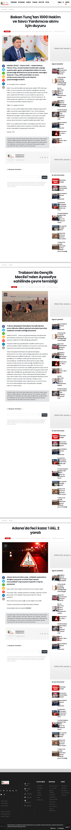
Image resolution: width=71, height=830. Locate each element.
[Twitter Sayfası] (4, 791)
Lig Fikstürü (52, 797)
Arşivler (29, 797)
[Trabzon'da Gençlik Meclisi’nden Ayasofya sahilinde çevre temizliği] (25, 306)
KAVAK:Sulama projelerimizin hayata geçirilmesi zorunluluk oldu (62, 114)
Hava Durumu (53, 786)
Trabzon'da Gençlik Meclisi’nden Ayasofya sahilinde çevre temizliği (62, 246)
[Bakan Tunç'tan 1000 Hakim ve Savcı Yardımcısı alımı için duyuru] (25, 48)
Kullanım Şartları (5, 812)
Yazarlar (29, 794)
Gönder (44, 177)
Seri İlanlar (52, 804)
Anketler (63, 788)
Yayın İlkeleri (4, 803)
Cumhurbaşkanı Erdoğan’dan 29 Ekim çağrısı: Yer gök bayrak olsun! (62, 218)
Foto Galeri (27, 784)
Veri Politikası (4, 806)
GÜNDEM (14, 2)
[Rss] (17, 791)
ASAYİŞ (10, 520)
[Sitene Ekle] (5, 794)
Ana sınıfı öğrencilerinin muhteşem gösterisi (62, 71)
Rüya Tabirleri (65, 793)
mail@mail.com (20, 160)
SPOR (47, 2)
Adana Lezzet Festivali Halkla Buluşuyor (62, 188)
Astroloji (63, 795)
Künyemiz (27, 802)
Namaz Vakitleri (51, 791)
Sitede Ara (64, 786)
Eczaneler (52, 795)
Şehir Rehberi (53, 806)
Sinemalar (52, 802)
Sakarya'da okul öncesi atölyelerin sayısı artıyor (61, 236)
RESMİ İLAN (40, 800)
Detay (54, 828)
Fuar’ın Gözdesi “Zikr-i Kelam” (62, 140)
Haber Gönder (5, 816)
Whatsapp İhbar (5, 814)
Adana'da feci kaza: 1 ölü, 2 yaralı (61, 133)
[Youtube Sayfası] (11, 791)
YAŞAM (34, 2)
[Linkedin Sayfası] (14, 791)
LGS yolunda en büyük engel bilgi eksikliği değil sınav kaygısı (61, 80)
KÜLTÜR (41, 2)
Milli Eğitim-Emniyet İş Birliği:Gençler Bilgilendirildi (62, 103)
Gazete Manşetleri (52, 809)
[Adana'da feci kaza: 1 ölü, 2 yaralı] (25, 557)
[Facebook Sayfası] (2, 791)
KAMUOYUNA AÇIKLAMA (61, 181)
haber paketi (3, 828)
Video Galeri (28, 790)
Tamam (61, 828)
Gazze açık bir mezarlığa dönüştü (61, 228)
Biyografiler (64, 790)
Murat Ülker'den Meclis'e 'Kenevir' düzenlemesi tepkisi (61, 92)
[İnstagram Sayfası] (7, 791)
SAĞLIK (28, 2)
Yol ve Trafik (52, 788)
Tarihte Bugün (53, 799)
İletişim (28, 806)
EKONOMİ (21, 2)
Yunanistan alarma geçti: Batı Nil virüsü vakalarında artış (61, 206)
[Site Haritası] (2, 794)
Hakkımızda (4, 801)
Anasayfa (4, 9)
